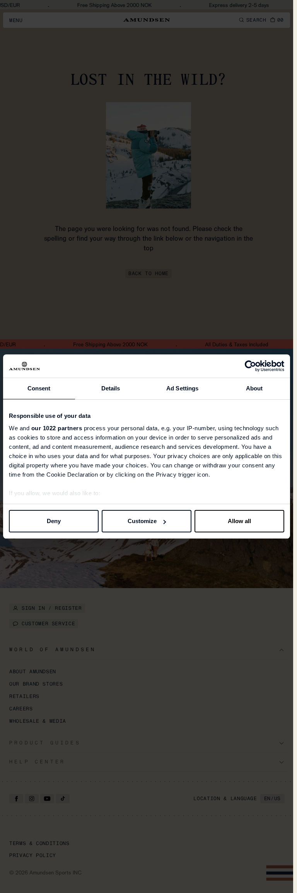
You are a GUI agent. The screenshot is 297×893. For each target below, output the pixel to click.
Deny (54, 521)
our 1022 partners (56, 428)
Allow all (239, 521)
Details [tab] (110, 388)
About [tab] (254, 388)
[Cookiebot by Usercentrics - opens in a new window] (250, 366)
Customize (142, 521)
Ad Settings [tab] (182, 388)
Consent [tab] (39, 388)
